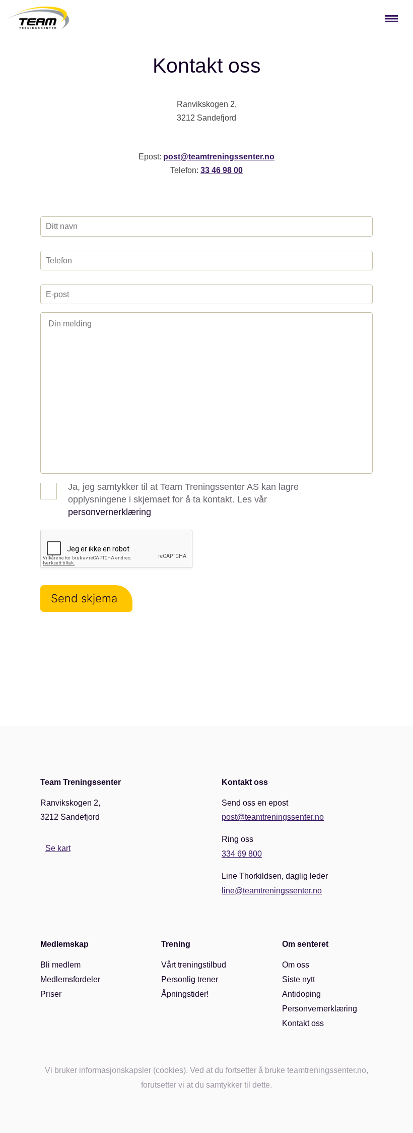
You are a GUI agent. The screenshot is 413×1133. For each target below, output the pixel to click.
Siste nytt (298, 979)
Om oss (295, 964)
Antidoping (301, 994)
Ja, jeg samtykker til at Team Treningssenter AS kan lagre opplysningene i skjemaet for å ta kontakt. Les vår (183, 499)
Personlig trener (189, 979)
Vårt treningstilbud (193, 964)
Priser (50, 994)
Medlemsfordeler (70, 979)
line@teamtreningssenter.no (272, 890)
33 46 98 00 (221, 170)
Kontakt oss (303, 1023)
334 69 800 (242, 853)
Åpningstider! (185, 994)
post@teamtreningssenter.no (218, 156)
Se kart (58, 848)
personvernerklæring (109, 512)
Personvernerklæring (319, 1008)
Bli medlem (60, 964)
